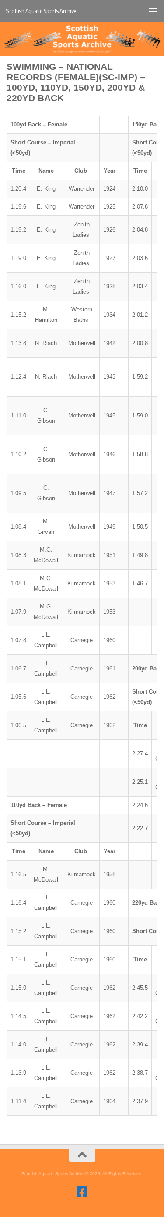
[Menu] (153, 11)
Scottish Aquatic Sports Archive (41, 11)
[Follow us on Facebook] (82, 1192)
